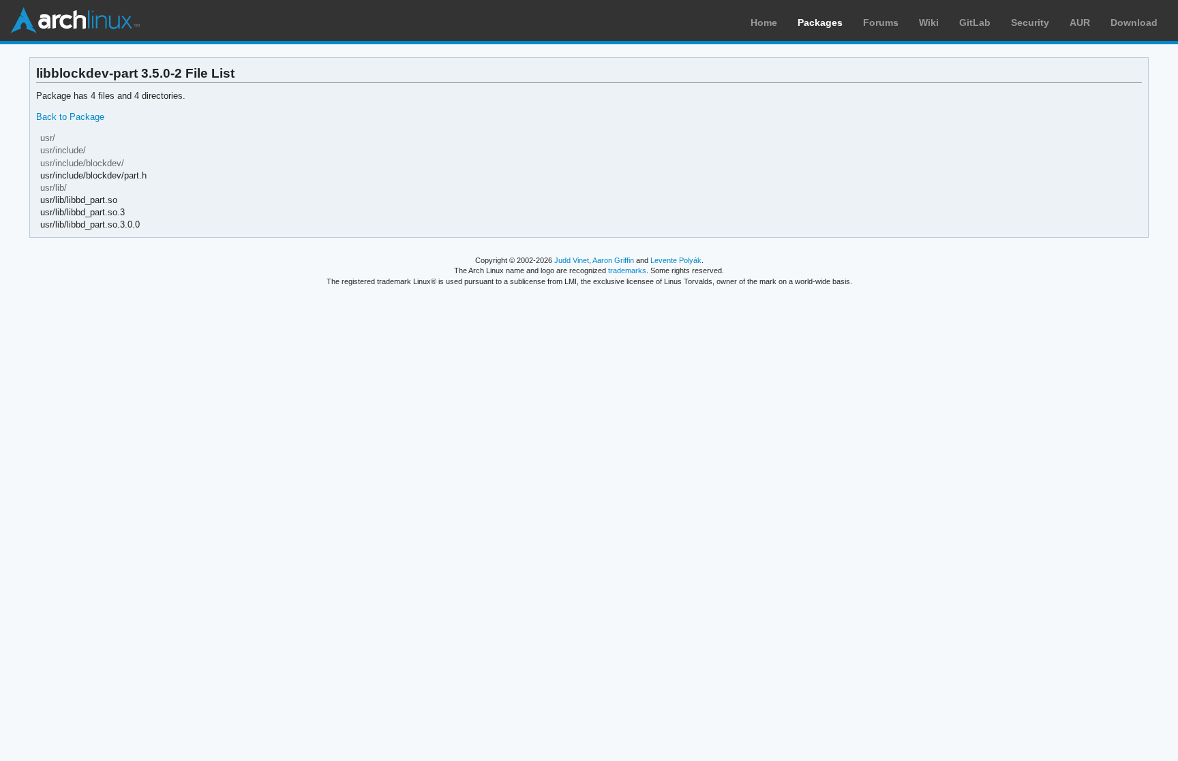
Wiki (929, 22)
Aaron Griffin (613, 260)
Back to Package (70, 117)
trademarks (627, 270)
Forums (880, 22)
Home (764, 22)
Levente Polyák (675, 260)
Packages (820, 22)
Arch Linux (75, 20)
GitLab (975, 22)
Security (1030, 22)
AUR (1080, 22)
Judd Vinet (571, 260)
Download (1134, 22)
